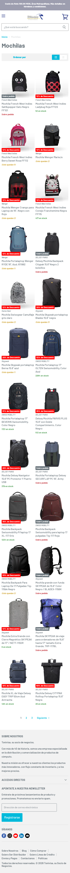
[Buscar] (64, 27)
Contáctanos (28, 858)
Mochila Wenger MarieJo (49, 157)
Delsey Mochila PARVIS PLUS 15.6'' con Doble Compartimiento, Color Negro (51, 423)
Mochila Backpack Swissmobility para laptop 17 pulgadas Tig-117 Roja (51, 532)
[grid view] (56, 57)
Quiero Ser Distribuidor (14, 854)
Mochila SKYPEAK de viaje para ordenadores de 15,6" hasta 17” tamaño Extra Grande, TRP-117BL (49, 641)
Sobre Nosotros (10, 850)
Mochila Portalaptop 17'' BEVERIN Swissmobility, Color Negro (15, 422)
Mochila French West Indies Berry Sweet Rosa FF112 (17, 159)
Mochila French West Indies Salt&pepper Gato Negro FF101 (17, 107)
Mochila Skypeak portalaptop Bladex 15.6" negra (51, 316)
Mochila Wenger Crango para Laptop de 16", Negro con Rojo (18, 211)
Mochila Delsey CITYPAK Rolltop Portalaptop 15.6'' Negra (49, 696)
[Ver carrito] (65, 15)
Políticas (42, 858)
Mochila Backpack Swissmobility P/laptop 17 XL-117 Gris (16, 532)
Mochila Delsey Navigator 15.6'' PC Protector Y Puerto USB (16, 478)
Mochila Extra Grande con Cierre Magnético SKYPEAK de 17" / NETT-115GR (17, 639)
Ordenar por (19, 57)
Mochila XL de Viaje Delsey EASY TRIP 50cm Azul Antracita (16, 696)
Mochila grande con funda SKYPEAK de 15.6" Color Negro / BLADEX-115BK (49, 586)
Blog (24, 850)
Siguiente (42, 717)
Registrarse (12, 817)
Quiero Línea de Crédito (42, 854)
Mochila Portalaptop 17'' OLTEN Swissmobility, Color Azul (51, 368)
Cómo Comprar (38, 850)
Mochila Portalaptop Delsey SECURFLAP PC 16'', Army (50, 477)
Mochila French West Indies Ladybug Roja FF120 (50, 105)
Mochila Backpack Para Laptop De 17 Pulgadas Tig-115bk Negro (17, 586)
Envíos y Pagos (9, 858)
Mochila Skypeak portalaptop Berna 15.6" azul (18, 366)
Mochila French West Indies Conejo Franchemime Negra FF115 (51, 211)
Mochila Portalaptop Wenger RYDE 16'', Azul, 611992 (17, 262)
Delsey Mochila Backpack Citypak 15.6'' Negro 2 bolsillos (49, 264)
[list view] (63, 57)
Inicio (4, 37)
